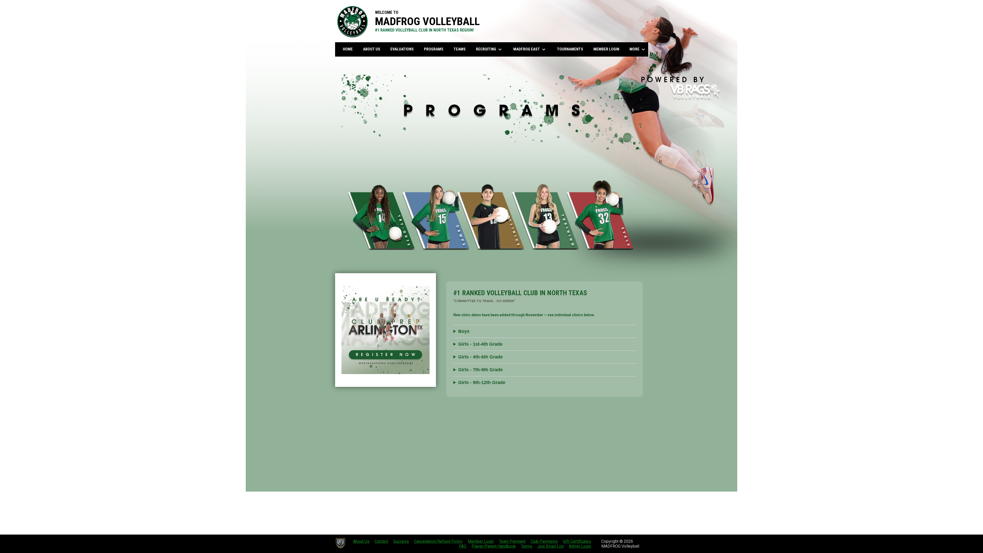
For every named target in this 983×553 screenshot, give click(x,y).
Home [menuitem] (348, 49)
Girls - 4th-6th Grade (480, 356)
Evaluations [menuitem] (402, 49)
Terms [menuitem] (526, 546)
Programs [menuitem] (433, 49)
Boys (463, 331)
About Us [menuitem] (371, 49)
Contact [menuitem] (381, 541)
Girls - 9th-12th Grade (481, 382)
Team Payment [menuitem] (512, 541)
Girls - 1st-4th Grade (480, 344)
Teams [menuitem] (460, 49)
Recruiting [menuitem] (489, 49)
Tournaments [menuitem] (570, 49)
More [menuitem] (637, 49)
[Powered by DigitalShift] (340, 543)
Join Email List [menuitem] (550, 546)
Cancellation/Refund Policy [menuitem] (438, 541)
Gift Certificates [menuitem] (577, 541)
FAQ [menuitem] (462, 546)
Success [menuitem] (401, 541)
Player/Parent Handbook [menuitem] (494, 546)
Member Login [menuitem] (606, 49)
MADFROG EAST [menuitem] (530, 49)
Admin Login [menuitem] (580, 546)
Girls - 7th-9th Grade (480, 369)
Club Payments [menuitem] (544, 541)
